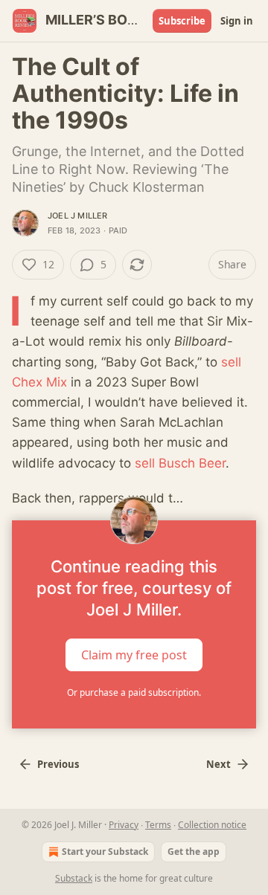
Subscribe (182, 21)
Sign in (236, 21)
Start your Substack (105, 851)
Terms (158, 824)
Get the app (194, 851)
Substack (73, 878)
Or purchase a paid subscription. (134, 692)
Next (218, 764)
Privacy (123, 824)
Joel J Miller (78, 215)
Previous (58, 764)
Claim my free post (134, 655)
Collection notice (212, 824)
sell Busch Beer (180, 463)
